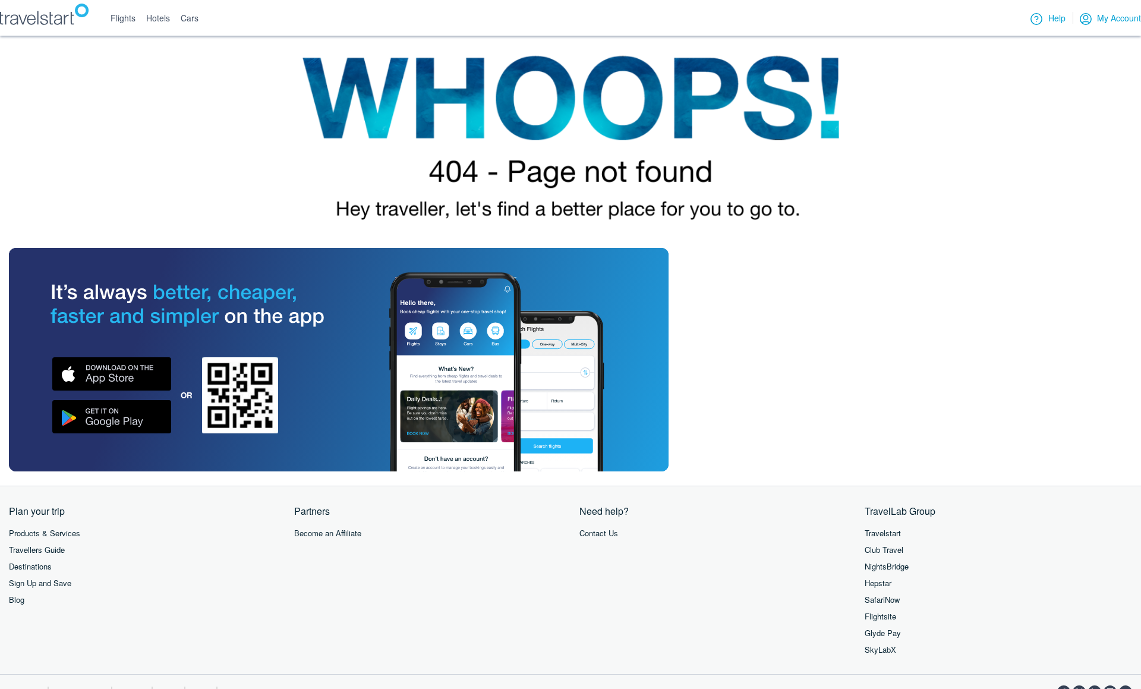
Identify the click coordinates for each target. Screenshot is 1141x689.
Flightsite (880, 616)
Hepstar (878, 583)
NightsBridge (887, 566)
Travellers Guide (37, 549)
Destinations (30, 566)
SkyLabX (880, 649)
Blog (16, 599)
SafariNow (882, 599)
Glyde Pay (883, 632)
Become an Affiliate (327, 533)
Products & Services (44, 533)
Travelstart (883, 533)
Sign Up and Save (40, 583)
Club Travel (884, 549)
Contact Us (598, 533)
